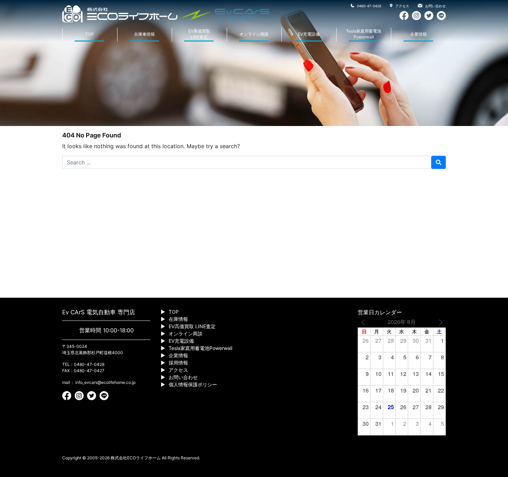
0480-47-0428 (368, 6)
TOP (89, 34)
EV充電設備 (309, 34)
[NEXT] (439, 322)
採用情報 (178, 363)
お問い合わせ (435, 6)
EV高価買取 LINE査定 (192, 326)
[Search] (438, 162)
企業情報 (418, 34)
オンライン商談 (254, 34)
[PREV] (364, 322)
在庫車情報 (144, 34)
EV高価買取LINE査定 (199, 33)
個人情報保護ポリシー (193, 384)
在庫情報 (178, 319)
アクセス (401, 6)
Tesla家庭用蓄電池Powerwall (363, 33)
